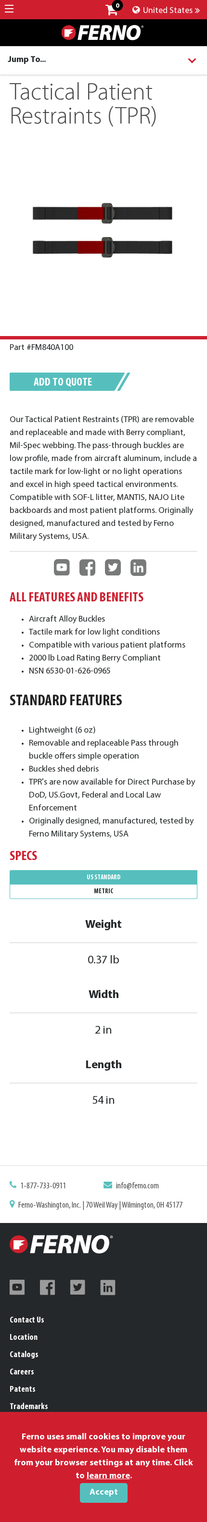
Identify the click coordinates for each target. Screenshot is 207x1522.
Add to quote (63, 382)
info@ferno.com (137, 1186)
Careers (22, 1372)
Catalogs (24, 1355)
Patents (23, 1389)
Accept (104, 1492)
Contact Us (27, 1320)
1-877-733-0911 (43, 1186)
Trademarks (29, 1407)
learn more (108, 1476)
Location (24, 1338)
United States (167, 11)
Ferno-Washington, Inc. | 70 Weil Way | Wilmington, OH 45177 (100, 1205)
